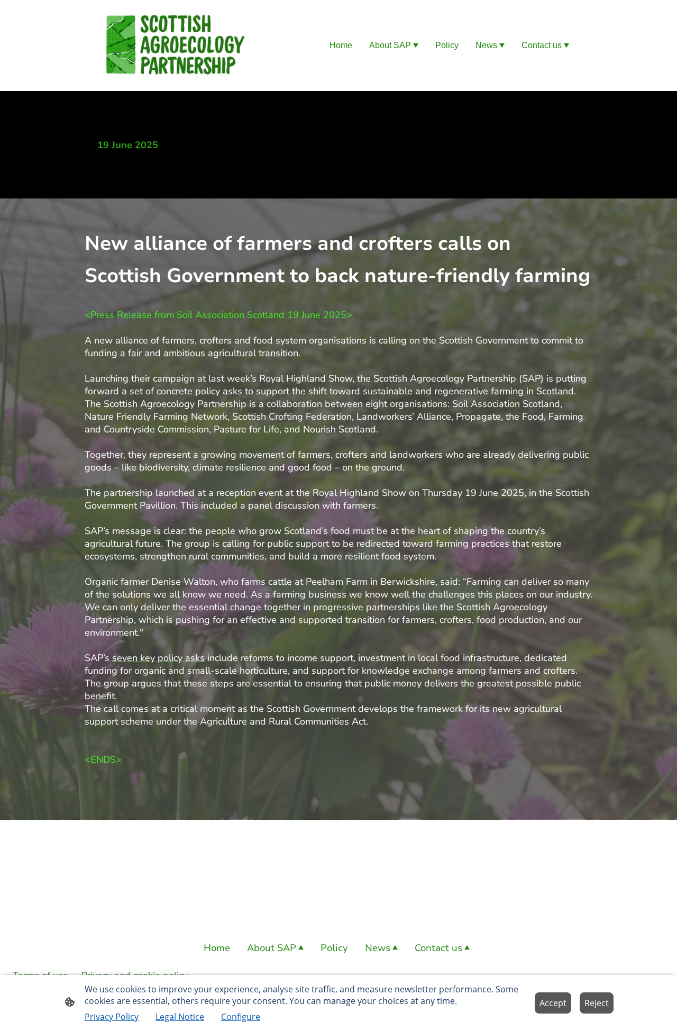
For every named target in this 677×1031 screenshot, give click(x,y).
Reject (596, 1003)
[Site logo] (174, 45)
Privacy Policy (112, 1017)
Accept (552, 1003)
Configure (240, 1017)
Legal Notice (179, 1017)
